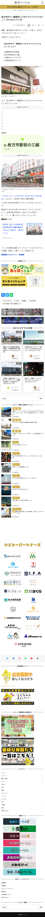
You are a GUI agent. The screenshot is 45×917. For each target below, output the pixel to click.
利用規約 (3, 886)
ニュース (3, 775)
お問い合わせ (5, 811)
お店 (2, 787)
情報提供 (3, 883)
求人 (2, 802)
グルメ (3, 781)
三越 (16, 301)
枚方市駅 (32, 301)
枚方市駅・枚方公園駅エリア (12, 303)
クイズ (42, 25)
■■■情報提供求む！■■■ (12, 254)
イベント (3, 796)
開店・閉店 (4, 778)
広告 (2, 808)
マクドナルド (7, 301)
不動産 (3, 805)
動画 (2, 790)
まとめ (3, 784)
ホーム (3, 773)
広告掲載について (6, 894)
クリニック (4, 793)
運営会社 (3, 891)
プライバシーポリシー (7, 889)
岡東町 (24, 301)
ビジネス (3, 799)
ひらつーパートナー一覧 (8, 685)
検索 (41, 398)
